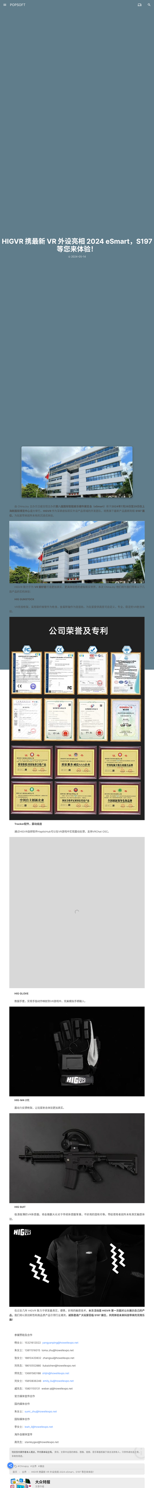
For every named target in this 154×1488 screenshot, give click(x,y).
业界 (34, 1466)
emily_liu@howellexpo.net (58, 1380)
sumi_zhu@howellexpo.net (41, 1411)
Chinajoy (24, 1466)
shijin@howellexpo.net (55, 1373)
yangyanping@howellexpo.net (60, 1342)
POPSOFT (17, 5)
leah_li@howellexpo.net (39, 1426)
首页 (15, 1471)
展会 (42, 1466)
